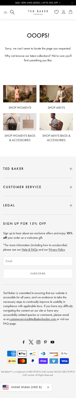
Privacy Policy (57, 249)
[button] (5, 12)
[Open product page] (19, 93)
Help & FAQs (30, 249)
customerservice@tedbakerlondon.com (33, 319)
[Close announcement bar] (72, 3)
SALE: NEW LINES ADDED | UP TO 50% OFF (36, 3)
